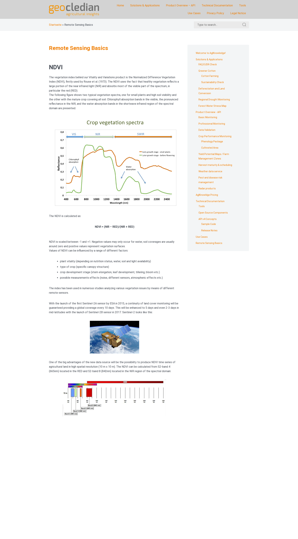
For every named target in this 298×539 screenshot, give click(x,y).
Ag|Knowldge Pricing (207, 194)
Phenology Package (212, 141)
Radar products (207, 188)
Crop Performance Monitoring (214, 136)
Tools (242, 5)
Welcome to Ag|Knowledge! (211, 53)
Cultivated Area (209, 147)
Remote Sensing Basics (209, 243)
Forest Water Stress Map (212, 106)
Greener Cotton (207, 70)
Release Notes (209, 230)
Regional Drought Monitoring (214, 99)
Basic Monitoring (207, 117)
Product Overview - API (208, 112)
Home (120, 5)
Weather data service (210, 171)
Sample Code (208, 224)
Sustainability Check (212, 82)
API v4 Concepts (207, 219)
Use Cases (194, 13)
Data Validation (206, 130)
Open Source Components (213, 212)
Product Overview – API (180, 5)
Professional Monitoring (211, 123)
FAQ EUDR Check (207, 64)
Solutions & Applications (145, 5)
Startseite (55, 24)
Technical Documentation (217, 5)
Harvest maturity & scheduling (215, 165)
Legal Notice (238, 13)
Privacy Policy (215, 13)
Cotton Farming (209, 76)
